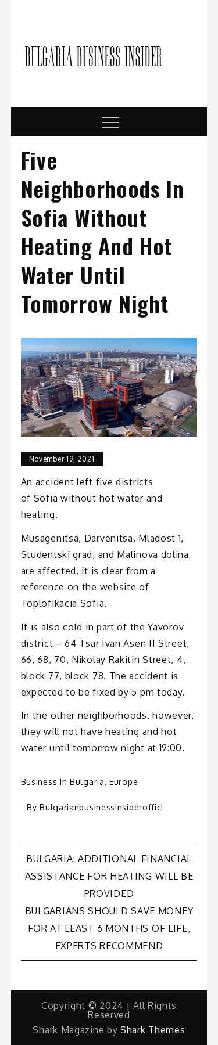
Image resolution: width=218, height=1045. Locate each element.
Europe (123, 782)
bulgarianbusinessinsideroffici (101, 807)
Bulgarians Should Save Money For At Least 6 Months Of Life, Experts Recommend (109, 928)
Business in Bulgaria (63, 782)
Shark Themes (152, 1030)
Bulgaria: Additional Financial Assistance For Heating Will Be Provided (109, 876)
